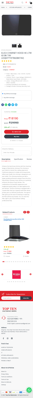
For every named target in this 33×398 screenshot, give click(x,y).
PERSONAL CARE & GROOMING (10, 358)
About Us (3, 371)
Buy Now (16, 136)
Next (32, 238)
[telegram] (16, 104)
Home (2, 7)
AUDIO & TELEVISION (7, 347)
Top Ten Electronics (11, 395)
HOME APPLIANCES (6, 350)
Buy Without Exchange (10, 93)
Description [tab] (6, 159)
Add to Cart (17, 132)
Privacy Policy (5, 374)
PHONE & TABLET (6, 360)
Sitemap (3, 384)
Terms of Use (5, 379)
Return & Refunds (6, 382)
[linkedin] (9, 104)
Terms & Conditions (6, 376)
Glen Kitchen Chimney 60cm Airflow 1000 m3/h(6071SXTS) (14, 220)
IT (1, 352)
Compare (20, 140)
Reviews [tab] (29, 159)
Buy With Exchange (9, 97)
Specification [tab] (18, 159)
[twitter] (12, 104)
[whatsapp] (5, 104)
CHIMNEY (6, 217)
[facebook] (2, 104)
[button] (22, 2)
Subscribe (26, 298)
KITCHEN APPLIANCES (15, 7)
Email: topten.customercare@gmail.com (18, 323)
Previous (1, 238)
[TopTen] (9, 2)
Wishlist (14, 140)
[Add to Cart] (27, 252)
